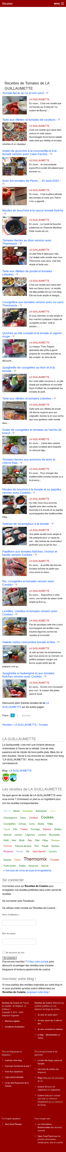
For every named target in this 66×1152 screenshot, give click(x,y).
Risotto (19, 851)
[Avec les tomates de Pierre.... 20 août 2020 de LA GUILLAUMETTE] (14, 195)
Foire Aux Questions (14, 1071)
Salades (53, 851)
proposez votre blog (37, 992)
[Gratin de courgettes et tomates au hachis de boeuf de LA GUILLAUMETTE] (14, 444)
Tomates (54, 859)
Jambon (18, 834)
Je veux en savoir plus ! (48, 1014)
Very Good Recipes (13, 1124)
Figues (7, 829)
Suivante (26, 715)
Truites (22, 865)
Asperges (28, 810)
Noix (14, 840)
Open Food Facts (45, 1136)
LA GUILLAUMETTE (39, 99)
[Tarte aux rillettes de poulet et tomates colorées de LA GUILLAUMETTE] (14, 286)
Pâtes (45, 840)
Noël (6, 840)
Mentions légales (12, 1020)
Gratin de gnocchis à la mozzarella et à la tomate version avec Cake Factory (29, 152)
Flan (15, 829)
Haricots (8, 834)
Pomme (8, 846)
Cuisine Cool (43, 1095)
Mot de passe (9, 933)
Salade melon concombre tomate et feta (28, 642)
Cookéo (47, 817)
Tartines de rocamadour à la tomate (25, 523)
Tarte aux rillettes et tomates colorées (26, 398)
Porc (36, 845)
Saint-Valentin (39, 851)
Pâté (37, 840)
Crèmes (22, 823)
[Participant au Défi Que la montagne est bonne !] (13, 776)
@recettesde (51, 1034)
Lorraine (42, 834)
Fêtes (50, 823)
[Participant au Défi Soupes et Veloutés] (5, 776)
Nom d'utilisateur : (11, 914)
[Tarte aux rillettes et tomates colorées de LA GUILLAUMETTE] (14, 410)
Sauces (7, 859)
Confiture (33, 817)
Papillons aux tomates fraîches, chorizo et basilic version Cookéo (29, 553)
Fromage (35, 829)
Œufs (22, 840)
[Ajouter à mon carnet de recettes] (47, 93)
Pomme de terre (23, 845)
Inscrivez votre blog (13, 1060)
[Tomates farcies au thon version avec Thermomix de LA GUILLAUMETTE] (14, 255)
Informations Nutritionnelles (45, 1126)
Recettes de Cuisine (10, 1002)
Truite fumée (10, 865)
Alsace (16, 810)
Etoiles (41, 823)
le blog (40, 1034)
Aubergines (41, 810)
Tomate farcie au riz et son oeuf (23, 93)
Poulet (45, 845)
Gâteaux (47, 829)
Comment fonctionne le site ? (18, 1065)
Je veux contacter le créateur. (50, 1029)
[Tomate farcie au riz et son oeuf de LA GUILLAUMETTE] (14, 105)
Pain (30, 840)
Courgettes (10, 823)
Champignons (10, 817)
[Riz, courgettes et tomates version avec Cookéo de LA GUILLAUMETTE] (14, 596)
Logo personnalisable (14, 1077)
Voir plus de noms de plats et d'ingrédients (28, 870)
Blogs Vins (42, 1077)
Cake (52, 810)
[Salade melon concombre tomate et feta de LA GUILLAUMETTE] (14, 654)
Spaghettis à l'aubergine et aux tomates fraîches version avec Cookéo (28, 675)
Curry (32, 823)
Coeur (23, 817)
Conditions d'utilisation (14, 1026)
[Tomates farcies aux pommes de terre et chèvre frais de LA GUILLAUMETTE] (14, 474)
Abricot (7, 810)
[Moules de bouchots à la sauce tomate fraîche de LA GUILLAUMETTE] (14, 225)
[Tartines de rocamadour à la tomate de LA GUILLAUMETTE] (14, 535)
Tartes (17, 859)
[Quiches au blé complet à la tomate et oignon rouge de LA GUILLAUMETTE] (14, 348)
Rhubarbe (8, 851)
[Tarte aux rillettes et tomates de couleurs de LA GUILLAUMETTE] (14, 131)
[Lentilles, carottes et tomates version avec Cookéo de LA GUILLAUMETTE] (14, 626)
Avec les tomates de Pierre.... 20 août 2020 (30, 180)
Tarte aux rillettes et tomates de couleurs (28, 119)
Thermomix (35, 858)
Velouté (45, 865)
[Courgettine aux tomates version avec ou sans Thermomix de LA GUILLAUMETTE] (14, 317)
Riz (27, 851)
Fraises (24, 829)
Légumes (30, 834)
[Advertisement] (33, 42)
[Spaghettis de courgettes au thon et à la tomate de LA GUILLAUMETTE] (14, 382)
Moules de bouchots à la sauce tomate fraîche (32, 210)
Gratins (58, 829)
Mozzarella (54, 834)
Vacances (33, 865)
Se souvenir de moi (15, 952)
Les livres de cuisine (46, 1069)
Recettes (7, 3)
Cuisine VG (42, 1086)
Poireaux (55, 840)
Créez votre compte (38, 961)
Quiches (55, 845)
